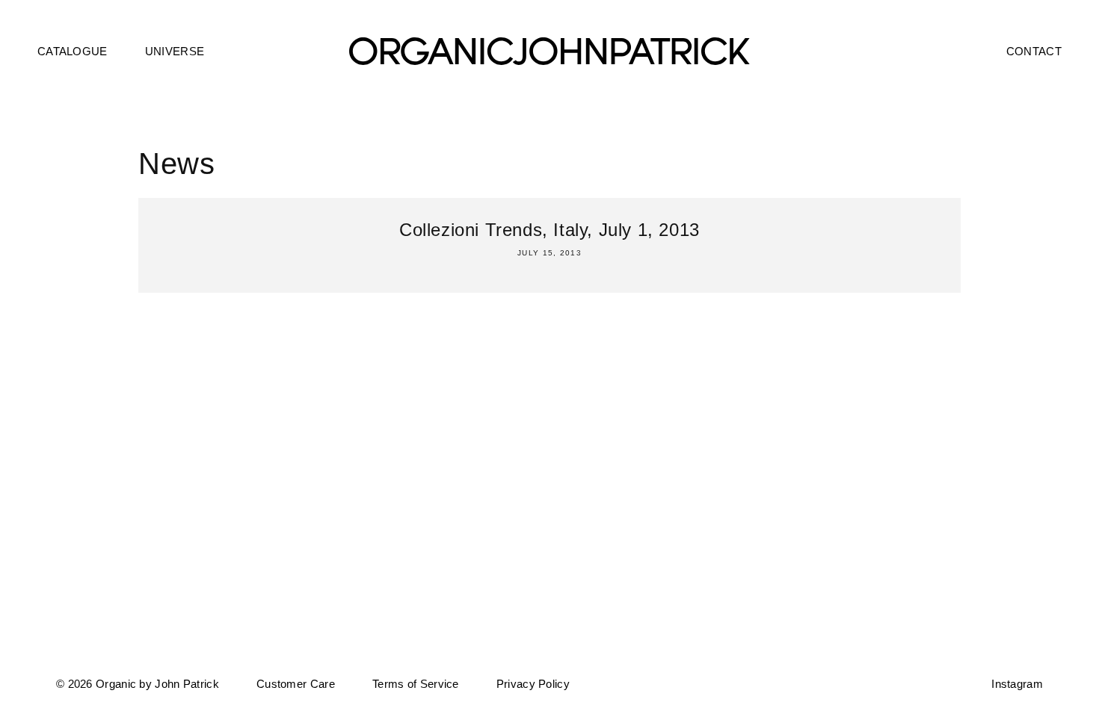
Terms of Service (415, 683)
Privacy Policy (533, 683)
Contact (1034, 51)
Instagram (1017, 683)
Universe (174, 51)
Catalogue (72, 51)
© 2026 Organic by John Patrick (137, 683)
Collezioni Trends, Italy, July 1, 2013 (549, 230)
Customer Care (295, 683)
